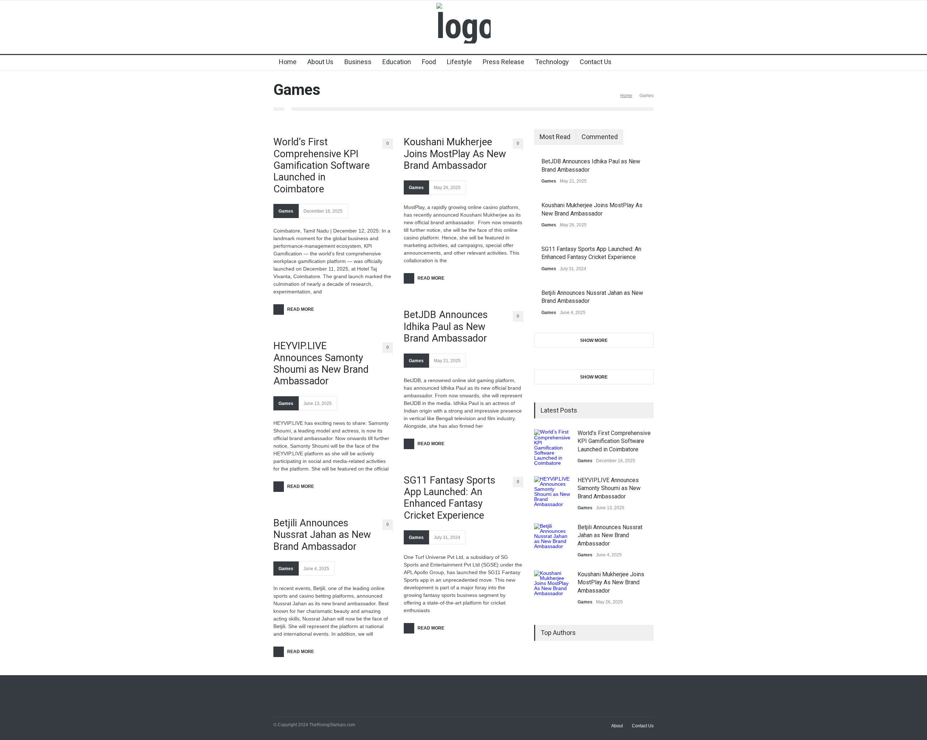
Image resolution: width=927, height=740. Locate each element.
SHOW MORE (594, 340)
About (617, 725)
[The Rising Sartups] (463, 26)
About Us (320, 62)
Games (285, 211)
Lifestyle (459, 62)
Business (358, 62)
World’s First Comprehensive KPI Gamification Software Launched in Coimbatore (321, 165)
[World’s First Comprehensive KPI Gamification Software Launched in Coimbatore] (552, 447)
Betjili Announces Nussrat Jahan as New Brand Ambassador (322, 534)
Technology (552, 62)
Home (288, 62)
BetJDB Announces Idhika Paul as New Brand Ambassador (446, 326)
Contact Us (596, 62)
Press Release (503, 62)
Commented (600, 137)
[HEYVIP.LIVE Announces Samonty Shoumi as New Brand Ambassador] (552, 494)
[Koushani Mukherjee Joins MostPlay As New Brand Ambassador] (552, 588)
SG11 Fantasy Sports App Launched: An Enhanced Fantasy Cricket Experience (449, 497)
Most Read (555, 137)
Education (396, 62)
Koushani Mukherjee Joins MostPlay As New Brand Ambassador (455, 153)
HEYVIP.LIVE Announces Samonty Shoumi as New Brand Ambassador (321, 363)
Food (429, 62)
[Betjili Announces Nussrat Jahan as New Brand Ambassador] (552, 541)
